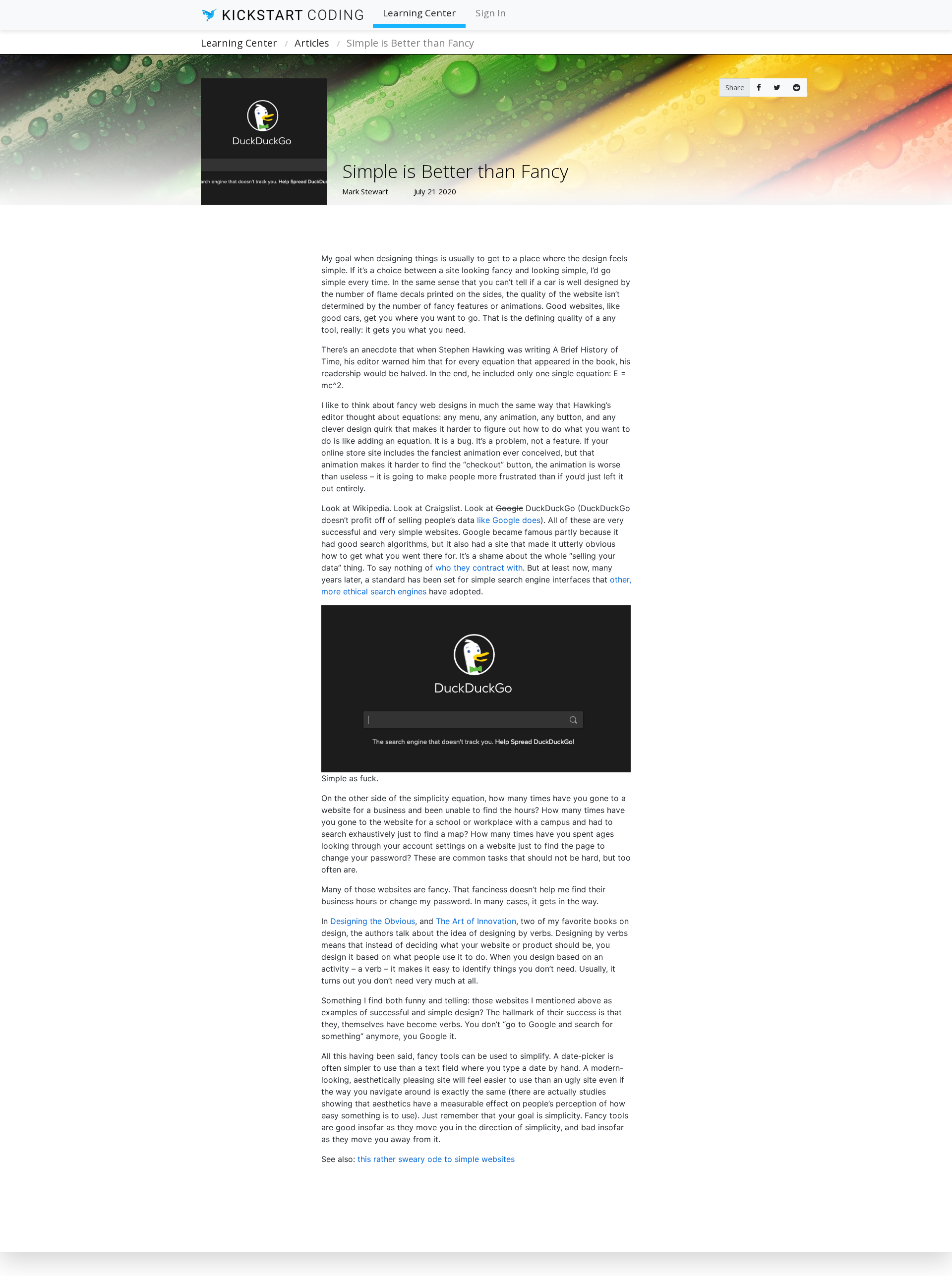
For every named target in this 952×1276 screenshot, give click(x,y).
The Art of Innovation (476, 921)
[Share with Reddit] (796, 87)
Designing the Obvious (372, 921)
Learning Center (419, 12)
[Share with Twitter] (777, 87)
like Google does (508, 520)
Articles (312, 43)
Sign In (491, 12)
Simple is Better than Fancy (410, 43)
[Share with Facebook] (759, 87)
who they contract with (479, 568)
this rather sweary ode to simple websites (436, 1159)
